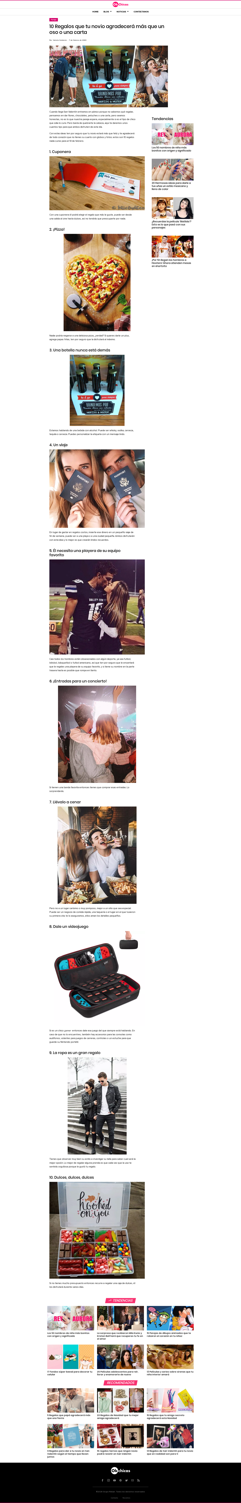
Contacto (114, 1498)
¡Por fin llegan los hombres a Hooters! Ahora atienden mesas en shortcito (171, 263)
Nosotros (126, 1498)
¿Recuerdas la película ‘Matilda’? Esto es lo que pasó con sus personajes (171, 224)
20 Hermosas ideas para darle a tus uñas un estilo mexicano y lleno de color (171, 186)
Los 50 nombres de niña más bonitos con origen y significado (171, 149)
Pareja (53, 19)
